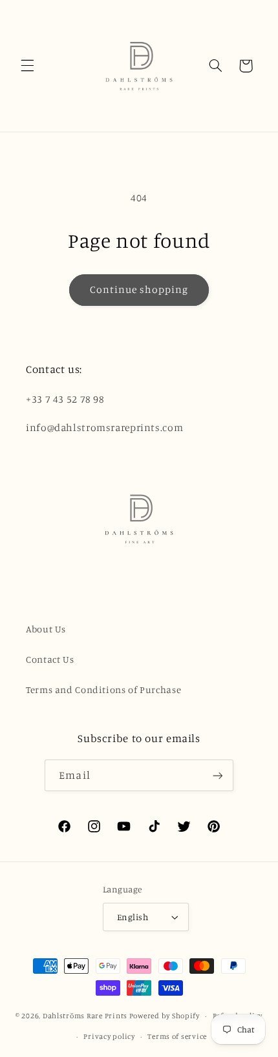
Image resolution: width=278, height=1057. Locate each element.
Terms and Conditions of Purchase (103, 689)
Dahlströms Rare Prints (85, 1015)
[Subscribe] (217, 775)
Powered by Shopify (164, 1015)
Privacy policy (108, 1036)
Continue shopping (139, 289)
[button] (27, 66)
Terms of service (177, 1036)
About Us (46, 628)
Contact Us (50, 659)
